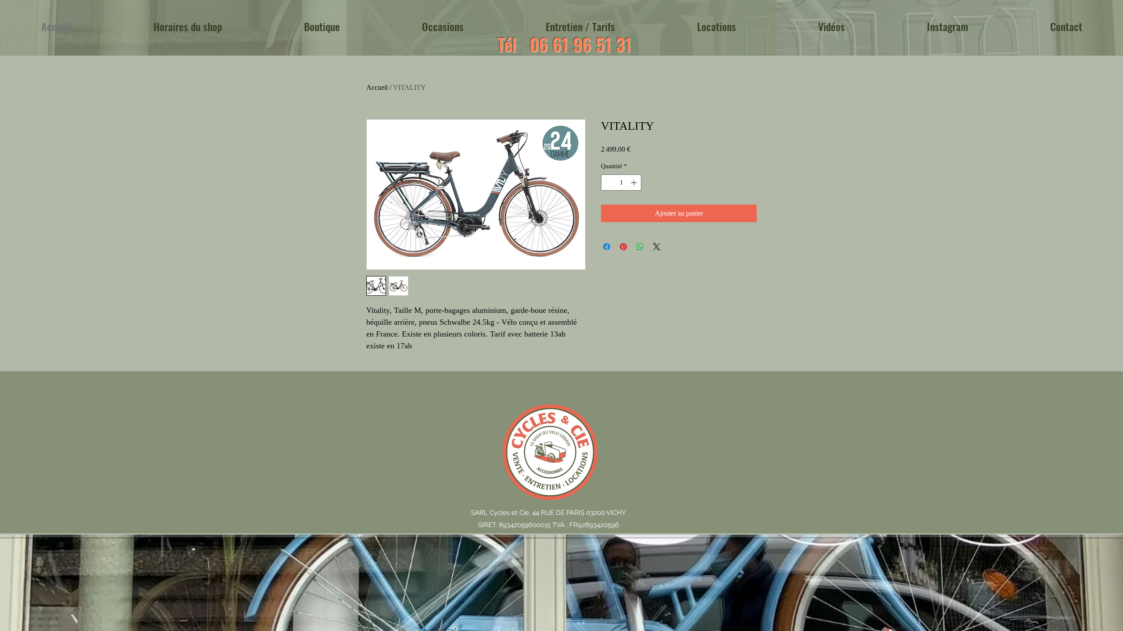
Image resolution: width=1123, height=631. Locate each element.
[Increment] (634, 182)
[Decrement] (607, 182)
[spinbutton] (621, 182)
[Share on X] (656, 246)
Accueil (377, 87)
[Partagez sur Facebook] (606, 246)
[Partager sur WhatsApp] (640, 246)
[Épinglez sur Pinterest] (623, 246)
